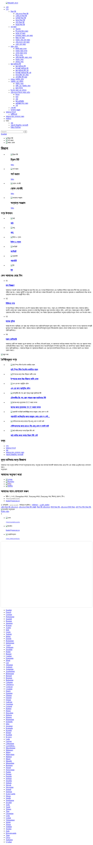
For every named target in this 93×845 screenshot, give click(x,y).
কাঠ (12, 223)
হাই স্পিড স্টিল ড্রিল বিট (83, 507)
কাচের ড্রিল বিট (20, 20)
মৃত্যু (17, 97)
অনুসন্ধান (4, 469)
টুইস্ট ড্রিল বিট (55, 507)
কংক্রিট (13, 251)
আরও (12, 165)
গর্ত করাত (13, 27)
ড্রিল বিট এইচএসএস (43, 507)
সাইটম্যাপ (35, 505)
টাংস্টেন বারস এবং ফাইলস (18, 90)
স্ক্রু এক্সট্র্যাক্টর (20, 101)
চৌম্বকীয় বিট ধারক (21, 77)
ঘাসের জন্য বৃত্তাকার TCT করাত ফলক (26, 407)
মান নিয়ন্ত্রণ (10, 285)
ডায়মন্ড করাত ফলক (21, 51)
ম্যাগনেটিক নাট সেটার (22, 75)
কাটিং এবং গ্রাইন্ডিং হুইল (23, 86)
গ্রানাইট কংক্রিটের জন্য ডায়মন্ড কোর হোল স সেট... (30, 416)
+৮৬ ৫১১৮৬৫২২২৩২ (13, 522)
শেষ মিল (13, 108)
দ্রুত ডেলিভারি (11, 339)
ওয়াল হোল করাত (21, 44)
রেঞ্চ (17, 99)
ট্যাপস (17, 95)
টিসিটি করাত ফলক (21, 49)
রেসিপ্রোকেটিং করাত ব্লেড (24, 57)
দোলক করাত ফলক (21, 53)
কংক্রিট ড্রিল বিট (21, 18)
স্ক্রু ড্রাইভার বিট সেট (22, 70)
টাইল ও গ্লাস (16, 242)
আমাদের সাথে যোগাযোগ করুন (15, 116)
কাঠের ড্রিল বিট (20, 25)
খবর (12, 123)
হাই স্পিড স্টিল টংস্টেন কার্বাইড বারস (24, 369)
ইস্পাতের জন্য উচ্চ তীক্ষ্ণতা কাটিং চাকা (24, 379)
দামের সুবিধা (10, 321)
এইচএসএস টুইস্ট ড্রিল (68, 507)
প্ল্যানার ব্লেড (19, 62)
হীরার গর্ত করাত (20, 38)
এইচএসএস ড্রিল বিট (22, 14)
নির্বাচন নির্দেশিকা (16, 127)
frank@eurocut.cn (13, 501)
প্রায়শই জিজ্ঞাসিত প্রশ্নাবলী (19, 125)
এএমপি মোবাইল (44, 505)
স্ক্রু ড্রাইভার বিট (16, 64)
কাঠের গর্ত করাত (20, 33)
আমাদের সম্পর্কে (11, 112)
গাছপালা (18, 29)
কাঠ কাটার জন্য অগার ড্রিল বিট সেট (24, 435)
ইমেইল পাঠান (5, 511)
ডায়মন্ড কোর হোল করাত (23, 40)
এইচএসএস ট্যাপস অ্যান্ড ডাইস (20, 92)
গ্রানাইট (14, 260)
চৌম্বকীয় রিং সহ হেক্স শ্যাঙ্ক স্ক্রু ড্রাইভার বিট (28, 397)
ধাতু (12, 232)
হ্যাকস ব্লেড (19, 60)
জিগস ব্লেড (19, 55)
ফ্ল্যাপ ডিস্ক (19, 88)
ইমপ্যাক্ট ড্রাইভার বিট (22, 68)
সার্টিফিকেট (14, 114)
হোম (7, 7)
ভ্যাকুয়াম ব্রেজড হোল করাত (24, 35)
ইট (12, 270)
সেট (17, 105)
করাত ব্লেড (14, 46)
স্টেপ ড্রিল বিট (20, 22)
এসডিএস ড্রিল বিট (21, 16)
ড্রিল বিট (13, 11)
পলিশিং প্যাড (19, 84)
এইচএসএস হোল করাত (23, 42)
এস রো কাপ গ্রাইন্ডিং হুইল (20, 388)
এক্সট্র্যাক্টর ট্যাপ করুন (22, 103)
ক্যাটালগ (8, 119)
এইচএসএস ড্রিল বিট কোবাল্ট (27, 507)
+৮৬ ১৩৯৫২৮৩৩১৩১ (13, 538)
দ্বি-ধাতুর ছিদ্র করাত (22, 31)
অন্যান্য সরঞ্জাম (15, 110)
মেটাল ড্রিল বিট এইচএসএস (9, 507)
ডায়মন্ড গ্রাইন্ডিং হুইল (17, 79)
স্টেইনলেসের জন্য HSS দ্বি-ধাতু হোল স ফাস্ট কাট (30, 426)
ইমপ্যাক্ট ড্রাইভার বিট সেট (23, 73)
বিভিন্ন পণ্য (10, 303)
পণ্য (7, 9)
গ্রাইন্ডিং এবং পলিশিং (17, 81)
